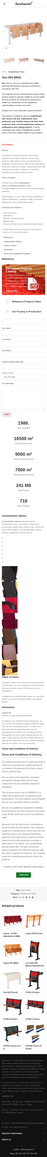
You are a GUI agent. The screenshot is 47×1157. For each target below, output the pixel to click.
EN (16, 1153)
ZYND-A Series (32, 992)
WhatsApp (23, 875)
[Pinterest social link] (26, 897)
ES (24, 1153)
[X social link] (23, 897)
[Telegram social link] (32, 897)
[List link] (23, 1123)
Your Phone (6, 351)
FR (20, 1153)
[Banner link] (23, 279)
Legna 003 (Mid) (10, 963)
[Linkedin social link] (29, 897)
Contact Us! (6, 713)
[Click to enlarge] (6, 48)
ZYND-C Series (32, 1019)
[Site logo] (23, 4)
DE (36, 1153)
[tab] (8, 237)
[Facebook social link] (20, 897)
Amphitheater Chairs (16, 72)
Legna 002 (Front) (33, 933)
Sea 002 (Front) (10, 992)
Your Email (6, 339)
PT (28, 1153)
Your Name (6, 328)
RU (32, 1153)
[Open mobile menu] (4, 3)
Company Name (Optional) (12, 362)
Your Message (7, 383)
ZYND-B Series (10, 1019)
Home (4, 72)
